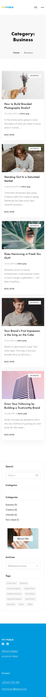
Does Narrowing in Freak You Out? (22, 255)
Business (11, 504)
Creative (11, 509)
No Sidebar (30, 594)
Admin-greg (24, 114)
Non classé (12, 519)
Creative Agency (13, 588)
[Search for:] (23, 475)
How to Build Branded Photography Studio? (18, 105)
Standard (11, 604)
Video (30, 604)
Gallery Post (29, 588)
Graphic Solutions (14, 594)
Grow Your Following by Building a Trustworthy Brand (22, 405)
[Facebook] (3, 644)
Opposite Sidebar (14, 599)
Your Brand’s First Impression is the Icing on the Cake (22, 332)
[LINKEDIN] (8, 644)
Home (16, 52)
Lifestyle (11, 514)
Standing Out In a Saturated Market (21, 178)
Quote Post (30, 599)
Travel (21, 604)
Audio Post (11, 583)
